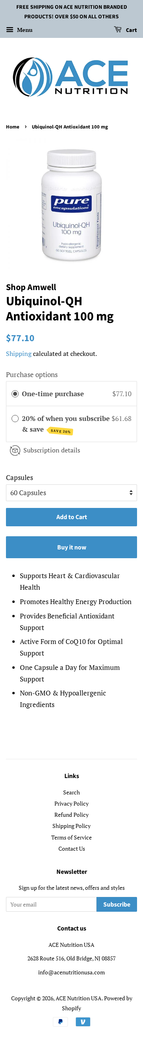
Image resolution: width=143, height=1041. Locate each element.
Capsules (19, 477)
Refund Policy (71, 814)
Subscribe (116, 904)
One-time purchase (53, 393)
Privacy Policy (71, 803)
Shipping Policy (71, 826)
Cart (131, 30)
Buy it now (71, 547)
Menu (24, 30)
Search (71, 792)
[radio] (15, 393)
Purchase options (32, 374)
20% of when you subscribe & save (66, 424)
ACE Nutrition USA (79, 998)
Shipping (18, 353)
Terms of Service (71, 837)
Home (12, 126)
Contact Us (71, 848)
